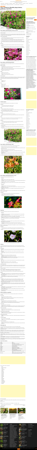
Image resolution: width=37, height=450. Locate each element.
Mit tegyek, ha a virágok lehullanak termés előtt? (30, 57)
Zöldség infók (2, 378)
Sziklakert (24, 3)
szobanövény (11, 443)
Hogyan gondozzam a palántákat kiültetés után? (30, 58)
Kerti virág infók (3, 382)
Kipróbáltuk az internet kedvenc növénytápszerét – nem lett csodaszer (24, 429)
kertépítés (31, 76)
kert (32, 73)
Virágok (17, 3)
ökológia (27, 87)
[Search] (2, 1)
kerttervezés (28, 76)
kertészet (27, 77)
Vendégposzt (27, 127)
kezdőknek (27, 78)
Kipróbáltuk (22, 4)
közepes (16, 435)
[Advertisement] (12, 360)
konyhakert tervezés (12, 435)
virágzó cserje (34, 85)
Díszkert (14, 3)
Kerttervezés (7, 3)
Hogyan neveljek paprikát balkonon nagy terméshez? (31, 67)
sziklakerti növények (12, 442)
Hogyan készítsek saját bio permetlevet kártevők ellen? (5, 436)
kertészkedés (31, 77)
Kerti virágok (4, 6)
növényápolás (12, 441)
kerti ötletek (28, 75)
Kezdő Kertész (18, 0)
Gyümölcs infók (2, 369)
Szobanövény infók (3, 4)
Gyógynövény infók (16, 4)
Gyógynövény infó (3, 381)
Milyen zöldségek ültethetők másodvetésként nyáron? (31, 66)
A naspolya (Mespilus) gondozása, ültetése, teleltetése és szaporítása (4, 415)
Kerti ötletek (2, 3)
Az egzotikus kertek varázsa (28, 33)
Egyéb (26, 111)
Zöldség (2, 377)
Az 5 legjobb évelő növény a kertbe (29, 30)
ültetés (34, 87)
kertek (34, 73)
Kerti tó (27, 3)
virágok (30, 85)
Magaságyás (20, 3)
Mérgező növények (28, 50)
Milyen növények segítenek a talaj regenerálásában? (31, 135)
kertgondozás (28, 74)
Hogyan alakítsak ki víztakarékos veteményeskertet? (5, 445)
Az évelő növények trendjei (28, 34)
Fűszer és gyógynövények (10, 4)
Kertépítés (10, 3)
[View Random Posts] (0, 1)
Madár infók (2, 383)
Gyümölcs (2, 368)
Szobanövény (31, 3)
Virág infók (2, 379)
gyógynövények (28, 73)
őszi (27, 88)
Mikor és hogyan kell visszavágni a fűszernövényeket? (31, 59)
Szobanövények (2, 380)
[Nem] (36, 448)
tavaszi (27, 85)
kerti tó (35, 74)
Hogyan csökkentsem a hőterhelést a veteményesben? (24, 437)
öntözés (31, 87)
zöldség (27, 86)
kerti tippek (31, 74)
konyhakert (31, 78)
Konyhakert (2, 374)
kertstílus (31, 75)
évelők (34, 86)
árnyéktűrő (30, 86)
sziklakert (15, 441)
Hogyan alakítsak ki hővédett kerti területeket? (20, 415)
